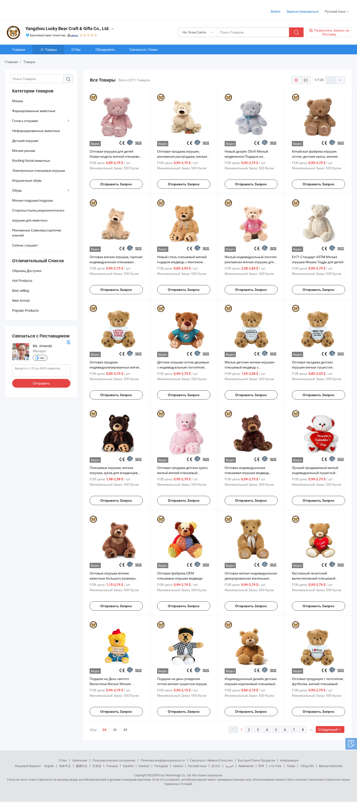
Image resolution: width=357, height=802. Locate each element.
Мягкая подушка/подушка (32, 200)
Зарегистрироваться (302, 11)
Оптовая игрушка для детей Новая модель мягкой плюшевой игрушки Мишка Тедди (115, 156)
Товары (51, 49)
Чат (42, 358)
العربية (229, 766)
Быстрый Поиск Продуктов (256, 760)
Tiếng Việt (307, 766)
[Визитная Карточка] (68, 341)
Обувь (17, 190)
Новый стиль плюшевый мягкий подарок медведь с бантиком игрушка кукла (182, 261)
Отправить (41, 383)
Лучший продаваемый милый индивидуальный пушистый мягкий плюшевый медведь (315, 472)
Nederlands (246, 766)
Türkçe (291, 766)
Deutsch (144, 766)
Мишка (17, 100)
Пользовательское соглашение (114, 760)
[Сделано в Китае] (36, 9)
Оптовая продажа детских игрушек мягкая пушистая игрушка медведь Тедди (312, 367)
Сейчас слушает (25, 245)
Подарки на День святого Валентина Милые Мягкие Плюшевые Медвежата (110, 683)
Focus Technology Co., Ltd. (174, 775)
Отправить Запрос (116, 184)
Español (128, 766)
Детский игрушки (25, 140)
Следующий (328, 729)
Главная (18, 49)
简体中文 (65, 766)
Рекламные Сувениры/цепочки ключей (36, 232)
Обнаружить (105, 49)
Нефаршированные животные (36, 130)
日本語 (97, 766)
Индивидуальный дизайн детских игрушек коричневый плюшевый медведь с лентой (251, 683)
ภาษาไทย (275, 766)
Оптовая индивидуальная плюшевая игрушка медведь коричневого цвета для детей (248, 472)
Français (112, 766)
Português (161, 766)
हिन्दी (261, 766)
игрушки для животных (30, 220)
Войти (275, 11)
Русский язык (197, 766)
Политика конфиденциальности (163, 760)
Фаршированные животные (33, 110)
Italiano (178, 766)
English (49, 766)
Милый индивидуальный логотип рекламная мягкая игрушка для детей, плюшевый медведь (251, 261)
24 (104, 730)
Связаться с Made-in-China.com (211, 760)
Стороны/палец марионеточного (38, 210)
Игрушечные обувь (27, 180)
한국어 (216, 766)
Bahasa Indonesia (330, 766)
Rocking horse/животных (31, 160)
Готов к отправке (25, 120)
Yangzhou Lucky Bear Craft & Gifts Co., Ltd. (68, 28)
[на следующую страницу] (340, 80)
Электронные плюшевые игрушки (38, 170)
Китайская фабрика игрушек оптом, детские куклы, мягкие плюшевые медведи (315, 156)
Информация (289, 760)
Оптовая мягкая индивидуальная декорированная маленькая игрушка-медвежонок (251, 578)
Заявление (79, 760)
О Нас (76, 49)
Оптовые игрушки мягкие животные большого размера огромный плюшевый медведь (114, 578)
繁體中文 (81, 766)
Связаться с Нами (143, 49)
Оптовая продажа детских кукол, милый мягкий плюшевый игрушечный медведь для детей (182, 472)
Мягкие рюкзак (23, 150)
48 (125, 729)
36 (115, 729)
